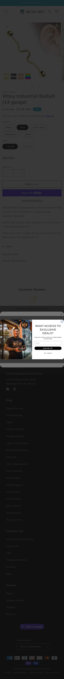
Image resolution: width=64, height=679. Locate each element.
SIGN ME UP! (48, 348)
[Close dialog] (62, 322)
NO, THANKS (48, 353)
